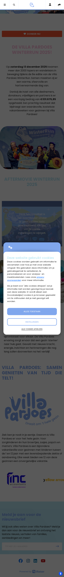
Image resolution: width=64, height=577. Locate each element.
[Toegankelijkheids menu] (60, 573)
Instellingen (32, 321)
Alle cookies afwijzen (31, 329)
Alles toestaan (32, 311)
